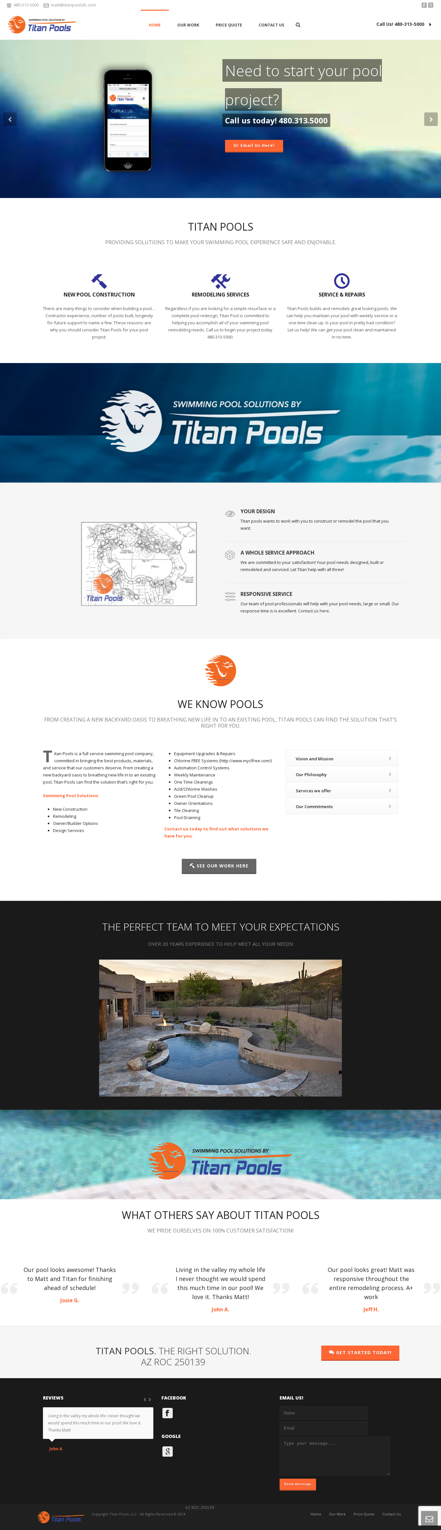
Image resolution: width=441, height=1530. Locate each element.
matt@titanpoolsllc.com (73, 5)
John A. (56, 1449)
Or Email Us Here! (254, 145)
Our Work (188, 25)
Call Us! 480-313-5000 (400, 24)
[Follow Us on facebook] (167, 1413)
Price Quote (229, 25)
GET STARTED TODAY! (364, 1352)
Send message (298, 1484)
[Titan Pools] (41, 25)
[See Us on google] (167, 1451)
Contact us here (313, 611)
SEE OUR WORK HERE (223, 866)
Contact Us (271, 25)
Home (155, 25)
